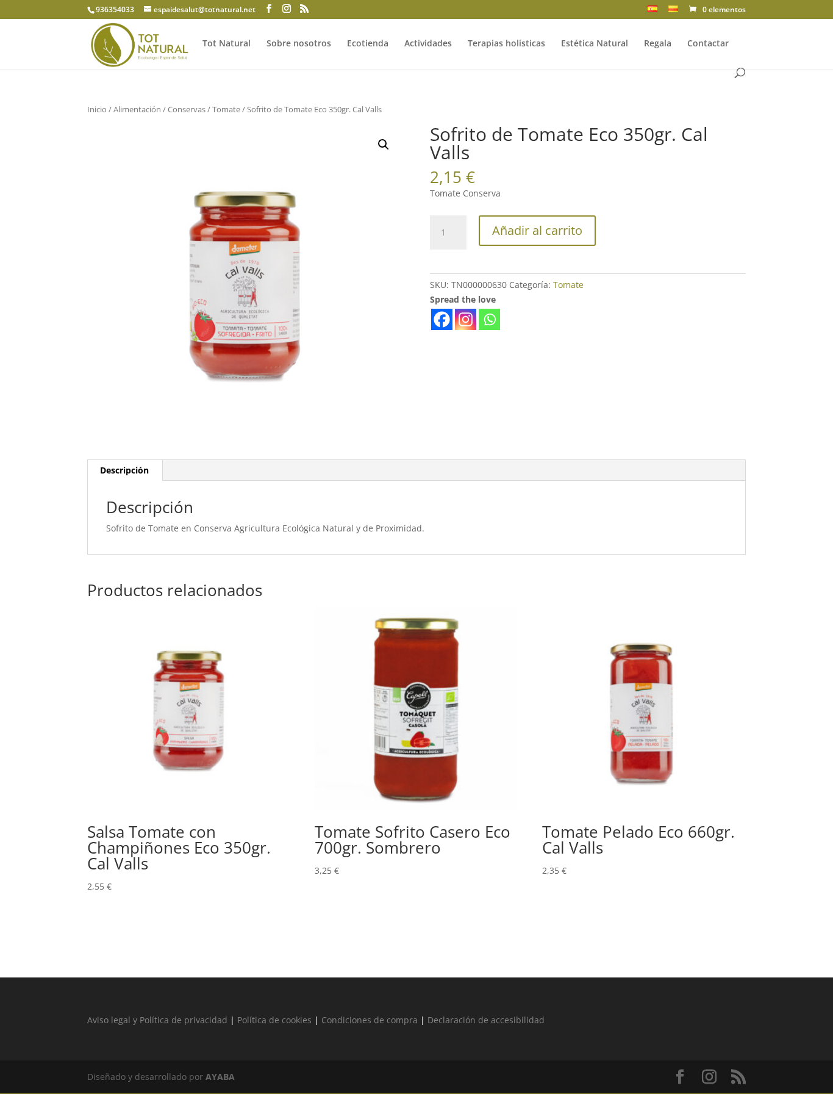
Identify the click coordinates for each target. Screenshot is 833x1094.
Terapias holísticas (506, 44)
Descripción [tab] (124, 470)
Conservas (187, 109)
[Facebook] (441, 319)
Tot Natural (226, 44)
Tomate (226, 109)
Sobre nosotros (298, 44)
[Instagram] (465, 319)
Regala (657, 44)
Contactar (708, 44)
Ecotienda (367, 44)
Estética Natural (594, 44)
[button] (384, 145)
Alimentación (137, 109)
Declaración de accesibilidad (486, 1020)
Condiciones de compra (369, 1020)
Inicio (97, 109)
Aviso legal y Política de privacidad (157, 1020)
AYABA (220, 1076)
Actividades (428, 44)
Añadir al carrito (537, 230)
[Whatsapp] (489, 319)
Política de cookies (274, 1020)
